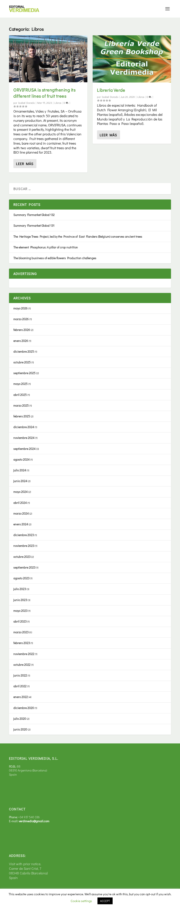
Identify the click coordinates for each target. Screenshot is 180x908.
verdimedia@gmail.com (34, 821)
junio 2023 (20, 600)
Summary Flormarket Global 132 (34, 215)
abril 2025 (20, 395)
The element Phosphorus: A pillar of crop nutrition (45, 247)
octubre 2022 (22, 664)
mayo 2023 (20, 610)
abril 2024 (20, 503)
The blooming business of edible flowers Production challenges (54, 258)
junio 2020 (20, 729)
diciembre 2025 (23, 351)
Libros (57, 102)
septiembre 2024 (24, 449)
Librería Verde (111, 90)
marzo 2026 (21, 319)
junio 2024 (20, 481)
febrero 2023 (21, 643)
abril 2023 (20, 621)
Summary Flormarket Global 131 (33, 225)
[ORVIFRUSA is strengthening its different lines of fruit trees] (48, 58)
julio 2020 (19, 718)
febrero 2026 (21, 330)
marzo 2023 (21, 632)
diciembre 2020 (23, 708)
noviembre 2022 (23, 654)
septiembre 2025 (24, 373)
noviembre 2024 (23, 438)
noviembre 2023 (23, 546)
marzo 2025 (21, 405)
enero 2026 (20, 341)
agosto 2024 (21, 459)
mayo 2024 (20, 492)
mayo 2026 (20, 308)
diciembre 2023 (23, 535)
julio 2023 (19, 589)
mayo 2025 (20, 384)
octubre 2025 (22, 362)
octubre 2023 (22, 556)
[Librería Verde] (132, 59)
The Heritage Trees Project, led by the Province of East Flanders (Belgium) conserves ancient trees (77, 236)
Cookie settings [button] (81, 901)
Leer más (24, 163)
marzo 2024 (21, 513)
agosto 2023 (21, 578)
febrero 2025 (21, 416)
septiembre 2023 (24, 567)
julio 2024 (19, 470)
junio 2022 (20, 675)
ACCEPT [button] (105, 901)
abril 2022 (20, 686)
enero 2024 (20, 524)
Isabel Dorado (26, 102)
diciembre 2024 (23, 427)
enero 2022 (20, 697)
